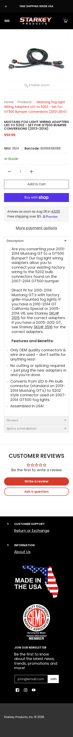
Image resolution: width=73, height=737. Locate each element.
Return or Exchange (31, 530)
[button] (65, 21)
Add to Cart (36, 184)
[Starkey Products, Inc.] (36, 21)
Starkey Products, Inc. (18, 717)
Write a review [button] (36, 481)
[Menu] (7, 21)
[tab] (36, 241)
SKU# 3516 (43, 326)
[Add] (31, 171)
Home (9, 102)
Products (24, 102)
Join (53, 679)
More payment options (36, 228)
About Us (22, 551)
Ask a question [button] (36, 491)
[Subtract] (9, 171)
